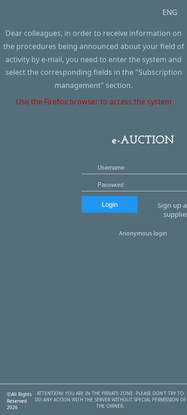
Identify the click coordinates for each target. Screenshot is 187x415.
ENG (169, 12)
